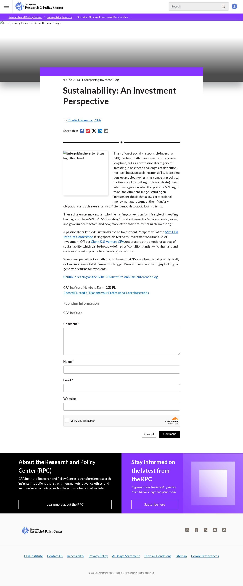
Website (69, 399)
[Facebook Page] (196, 530)
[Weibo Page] (215, 530)
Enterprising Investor (59, 17)
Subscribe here (154, 504)
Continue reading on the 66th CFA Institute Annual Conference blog (110, 277)
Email (67, 380)
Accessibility (75, 556)
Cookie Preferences (205, 556)
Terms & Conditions (157, 556)
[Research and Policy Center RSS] (224, 530)
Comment (70, 324)
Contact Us (55, 556)
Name (67, 362)
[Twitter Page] (205, 530)
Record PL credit (75, 293)
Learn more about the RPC (65, 504)
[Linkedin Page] (187, 530)
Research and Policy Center (25, 17)
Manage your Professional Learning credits (119, 293)
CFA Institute (33, 556)
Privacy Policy (98, 556)
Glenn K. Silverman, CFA (107, 241)
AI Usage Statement (126, 556)
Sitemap (181, 556)
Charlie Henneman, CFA (84, 120)
